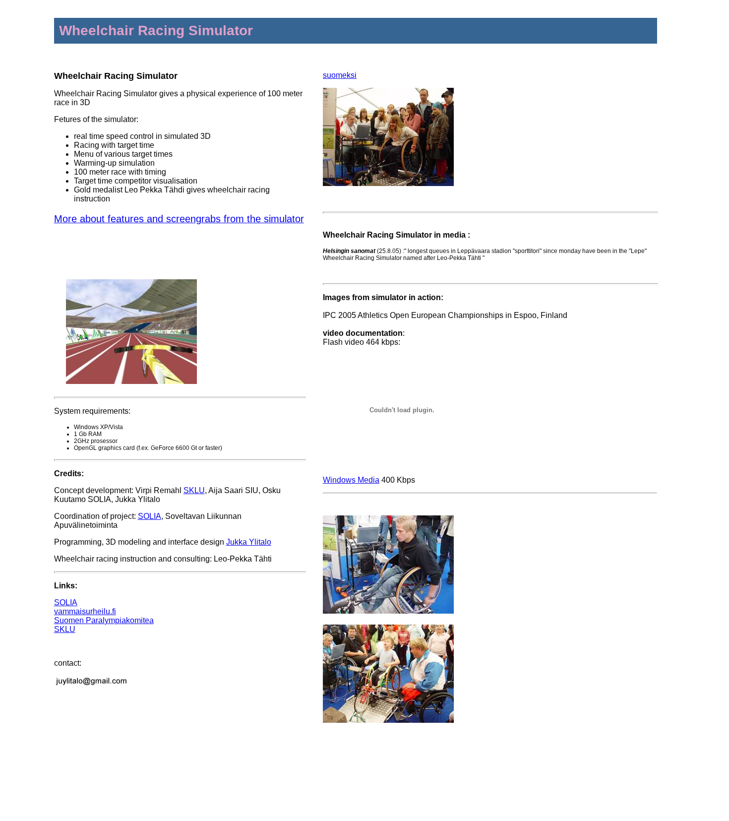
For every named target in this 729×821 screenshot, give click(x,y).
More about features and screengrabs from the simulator (179, 218)
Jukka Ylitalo (248, 542)
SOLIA (149, 516)
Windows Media (351, 480)
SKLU (194, 490)
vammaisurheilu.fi (85, 611)
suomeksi (340, 75)
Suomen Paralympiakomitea (104, 620)
